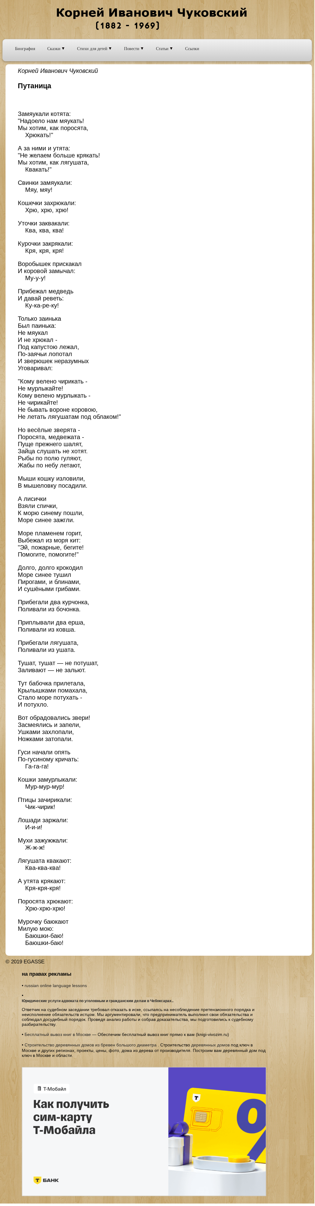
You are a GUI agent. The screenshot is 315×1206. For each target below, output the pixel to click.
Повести (132, 48)
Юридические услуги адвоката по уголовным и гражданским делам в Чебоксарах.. (97, 1001)
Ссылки (192, 48)
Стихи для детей (93, 48)
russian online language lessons (56, 985)
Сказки (54, 48)
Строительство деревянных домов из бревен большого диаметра (91, 1044)
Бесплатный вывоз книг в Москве (58, 1034)
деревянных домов (210, 1044)
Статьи (163, 48)
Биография (25, 48)
